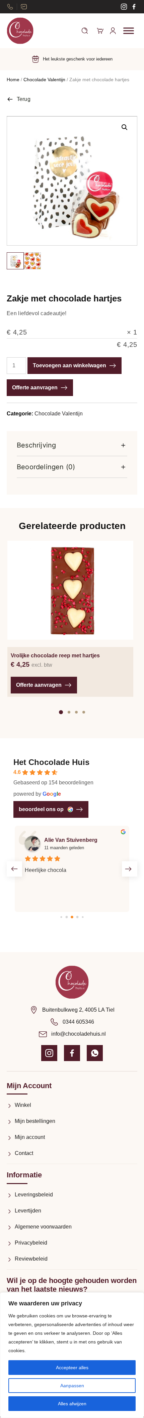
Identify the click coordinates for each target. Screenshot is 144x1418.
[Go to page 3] (77, 917)
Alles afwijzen (72, 1403)
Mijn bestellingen (35, 1121)
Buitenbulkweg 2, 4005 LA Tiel (78, 1010)
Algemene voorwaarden (43, 1227)
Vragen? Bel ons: (10, 6)
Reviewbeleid (31, 1259)
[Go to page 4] (82, 917)
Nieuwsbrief (23, 6)
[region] (72, 1355)
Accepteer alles (72, 1367)
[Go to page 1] (67, 917)
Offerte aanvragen (35, 387)
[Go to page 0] (61, 917)
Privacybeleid (31, 1243)
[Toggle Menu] (128, 30)
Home (13, 79)
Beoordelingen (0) (46, 467)
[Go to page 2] (72, 917)
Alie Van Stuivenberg (70, 840)
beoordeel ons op (41, 809)
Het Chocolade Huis (51, 762)
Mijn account (30, 1137)
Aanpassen (72, 1385)
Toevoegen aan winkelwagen (69, 365)
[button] (125, 127)
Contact (24, 1153)
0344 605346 (78, 1022)
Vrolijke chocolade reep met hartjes (55, 655)
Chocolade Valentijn (44, 79)
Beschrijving (36, 445)
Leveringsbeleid (34, 1194)
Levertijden (28, 1210)
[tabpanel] (70, 619)
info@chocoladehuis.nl (78, 1034)
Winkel (23, 1105)
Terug (23, 99)
